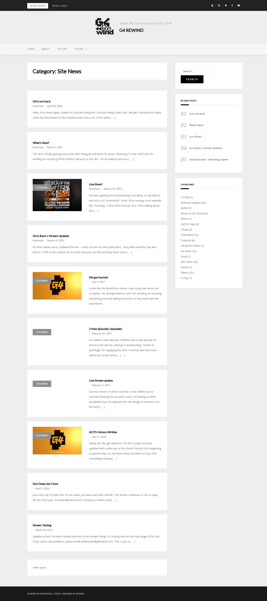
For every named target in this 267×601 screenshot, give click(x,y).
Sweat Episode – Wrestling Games (208, 159)
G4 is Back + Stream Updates (51, 235)
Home (30, 49)
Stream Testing (42, 525)
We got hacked (98, 277)
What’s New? (59, 5)
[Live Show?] (57, 195)
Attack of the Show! (192, 213)
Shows (79, 49)
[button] (212, 5)
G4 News (186, 251)
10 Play (185, 197)
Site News (42, 187)
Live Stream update (101, 380)
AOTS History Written (103, 432)
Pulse (184, 256)
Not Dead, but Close (45, 483)
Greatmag (67, 593)
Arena (184, 208)
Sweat (184, 267)
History (62, 49)
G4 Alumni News (190, 245)
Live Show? (96, 184)
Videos (185, 272)
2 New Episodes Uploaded (105, 328)
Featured (186, 240)
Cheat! (184, 229)
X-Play (184, 278)
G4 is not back (42, 101)
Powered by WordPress (39, 593)
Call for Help (188, 224)
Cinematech (188, 235)
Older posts (39, 567)
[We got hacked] (57, 286)
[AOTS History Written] (57, 440)
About (46, 49)
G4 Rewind (131, 30)
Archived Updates (191, 202)
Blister (184, 218)
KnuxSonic (38, 106)
